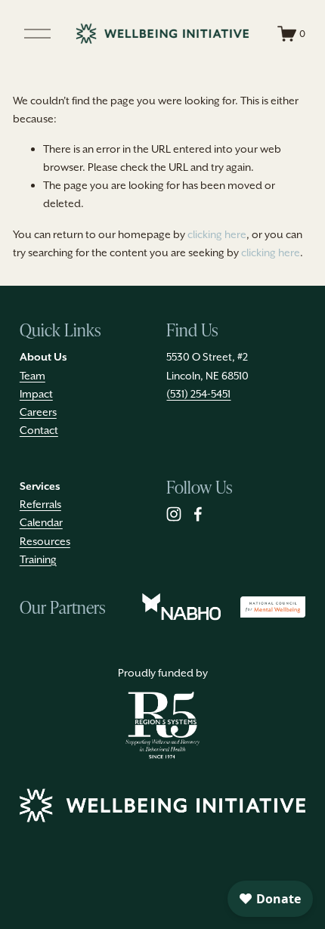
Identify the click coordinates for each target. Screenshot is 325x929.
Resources (45, 541)
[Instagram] (173, 514)
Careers (38, 412)
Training (38, 559)
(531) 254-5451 (198, 394)
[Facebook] (198, 514)
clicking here (216, 234)
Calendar (41, 522)
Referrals (40, 504)
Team (32, 375)
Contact (39, 430)
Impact (36, 394)
